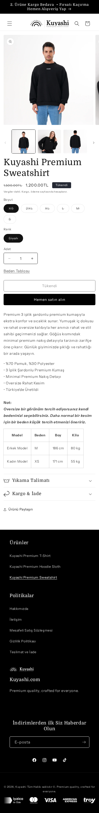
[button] (9, 23)
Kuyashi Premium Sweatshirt (33, 577)
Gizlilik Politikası (23, 641)
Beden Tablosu (17, 271)
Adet (7, 249)
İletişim (16, 619)
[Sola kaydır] (5, 142)
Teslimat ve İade (23, 652)
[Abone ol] (84, 742)
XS (14, 209)
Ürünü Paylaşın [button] (20, 509)
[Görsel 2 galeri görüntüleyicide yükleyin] (49, 141)
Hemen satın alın (49, 299)
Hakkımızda (19, 609)
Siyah (16, 239)
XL (50, 209)
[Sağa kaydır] (93, 142)
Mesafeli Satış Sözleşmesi (31, 630)
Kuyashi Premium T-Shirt (30, 556)
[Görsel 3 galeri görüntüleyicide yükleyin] (75, 141)
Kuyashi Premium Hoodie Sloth (35, 566)
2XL (32, 209)
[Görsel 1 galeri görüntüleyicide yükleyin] (23, 141)
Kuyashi (20, 786)
